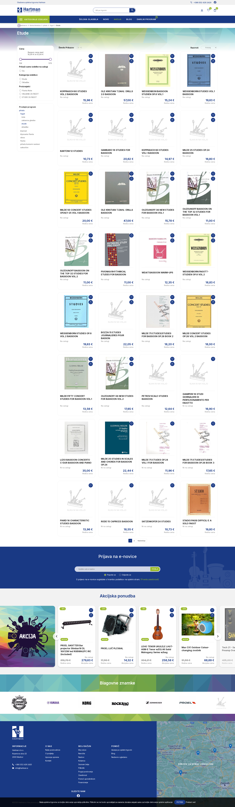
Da (23, 71)
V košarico (91, 61)
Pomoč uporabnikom (86, 779)
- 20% (63, 609)
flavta (22, 141)
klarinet (23, 131)
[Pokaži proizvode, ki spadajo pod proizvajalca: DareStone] (154, 702)
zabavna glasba (28, 120)
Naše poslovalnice (52, 750)
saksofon (24, 147)
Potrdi (180, 802)
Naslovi (81, 757)
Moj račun (82, 750)
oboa (22, 137)
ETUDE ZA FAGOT (29, 97)
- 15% (103, 609)
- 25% (143, 609)
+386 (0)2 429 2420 (200, 2)
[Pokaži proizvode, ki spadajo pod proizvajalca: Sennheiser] (86, 702)
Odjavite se (126, 575)
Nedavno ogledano (119, 757)
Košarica (81, 761)
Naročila (81, 753)
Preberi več (191, 802)
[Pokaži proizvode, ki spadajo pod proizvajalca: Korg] (19, 702)
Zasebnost (82, 775)
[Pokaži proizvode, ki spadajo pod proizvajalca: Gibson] (221, 702)
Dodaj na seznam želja (91, 56)
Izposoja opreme (52, 757)
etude (24, 79)
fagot (22, 114)
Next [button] (218, 636)
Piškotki (81, 768)
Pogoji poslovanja (85, 772)
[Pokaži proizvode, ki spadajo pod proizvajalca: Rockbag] (53, 703)
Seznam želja (83, 764)
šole (23, 117)
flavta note (27, 91)
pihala (21, 110)
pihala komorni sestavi (30, 144)
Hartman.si (23, 25)
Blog (113, 753)
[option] (77, 636)
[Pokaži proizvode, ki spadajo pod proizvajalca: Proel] (120, 702)
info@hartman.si (21, 768)
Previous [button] (56, 636)
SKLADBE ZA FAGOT (30, 94)
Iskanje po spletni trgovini (121, 750)
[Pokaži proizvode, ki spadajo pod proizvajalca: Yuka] (187, 702)
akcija (64, 639)
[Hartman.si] (18, 732)
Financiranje (83, 782)
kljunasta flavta (27, 134)
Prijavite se (111, 575)
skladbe (25, 82)
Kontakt (48, 761)
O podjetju (49, 753)
